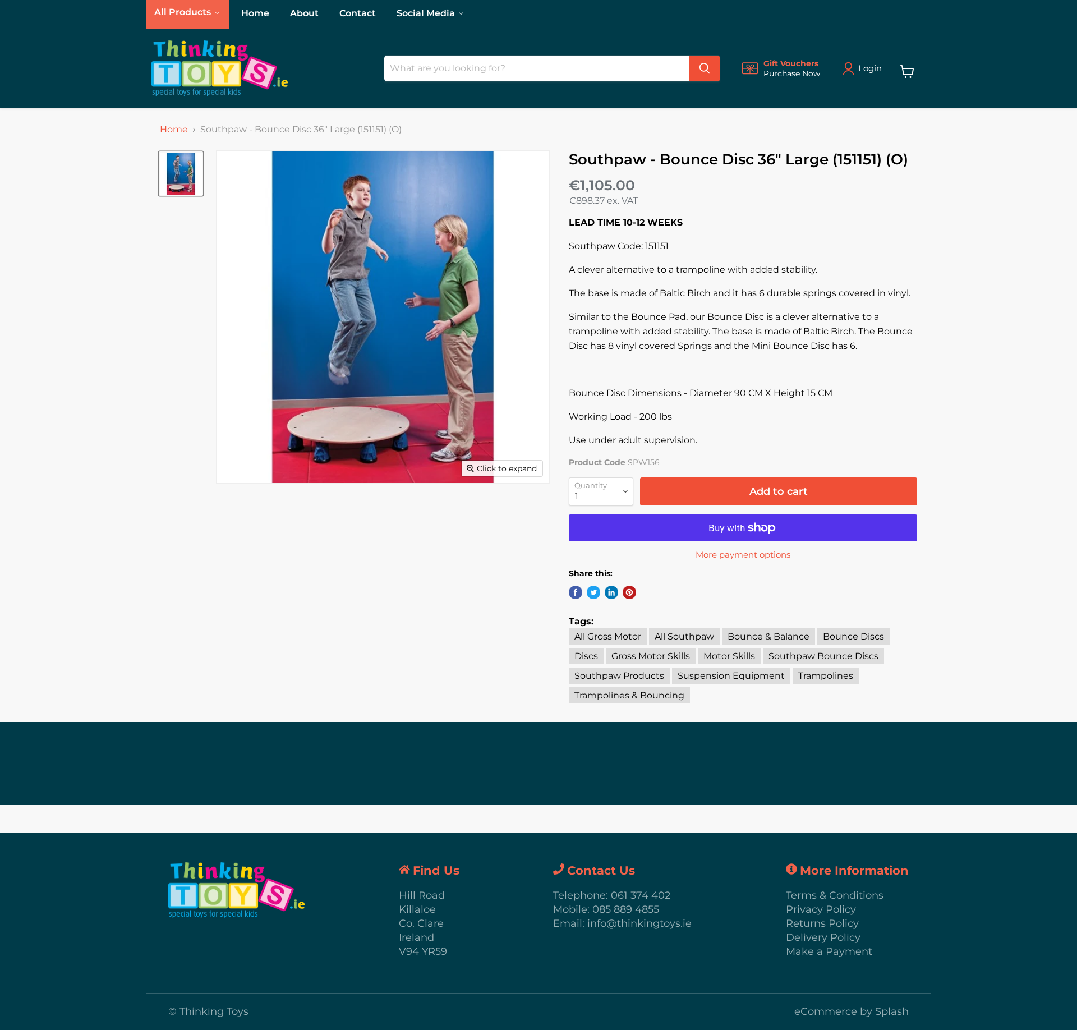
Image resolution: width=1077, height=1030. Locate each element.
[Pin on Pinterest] (629, 592)
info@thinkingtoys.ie (639, 923)
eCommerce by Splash (851, 1011)
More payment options (743, 554)
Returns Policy (822, 923)
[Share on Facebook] (575, 592)
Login (870, 68)
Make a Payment (829, 951)
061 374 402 (640, 895)
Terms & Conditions (834, 895)
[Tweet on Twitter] (593, 592)
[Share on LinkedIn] (611, 592)
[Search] (704, 68)
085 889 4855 (625, 909)
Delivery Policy (823, 937)
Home (174, 130)
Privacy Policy (821, 909)
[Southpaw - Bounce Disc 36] (181, 173)
